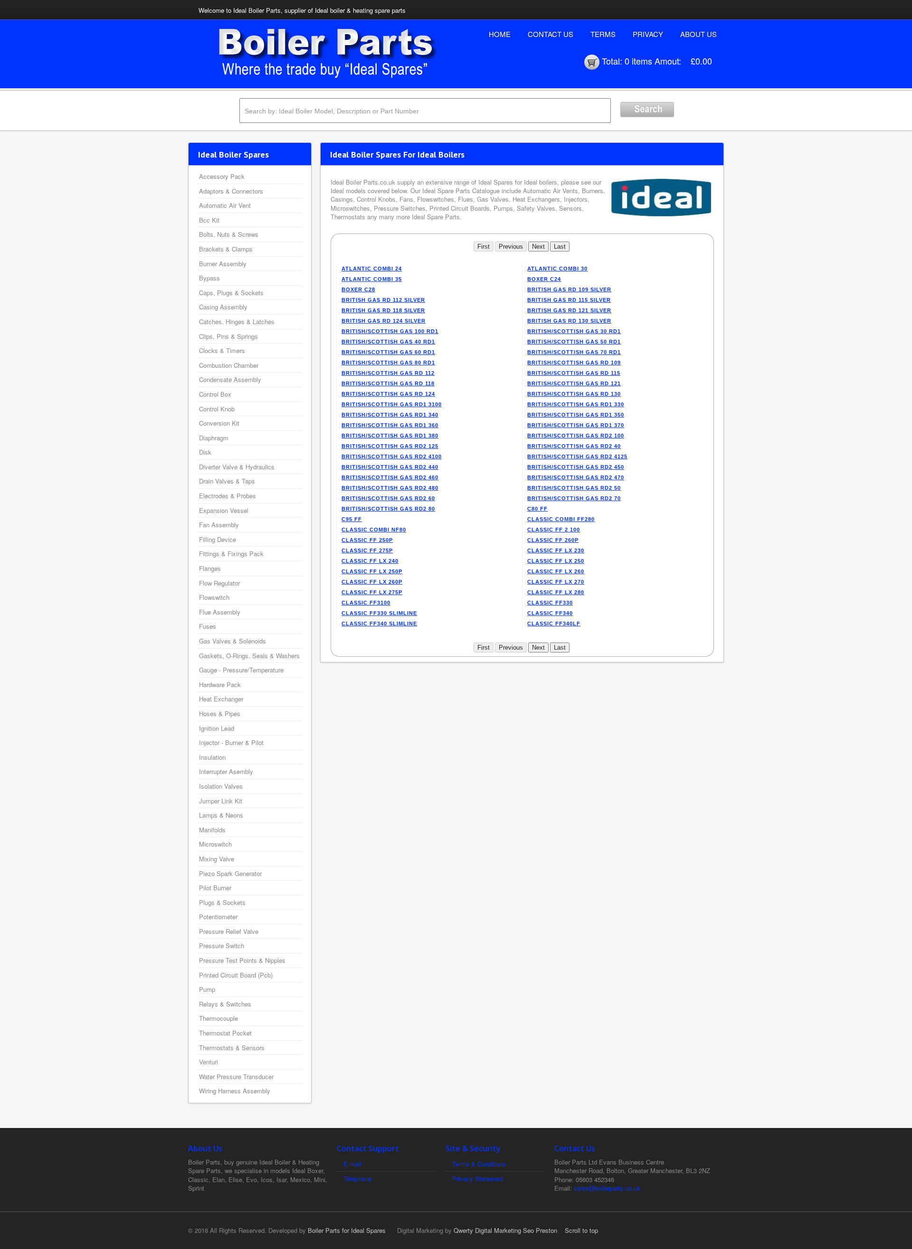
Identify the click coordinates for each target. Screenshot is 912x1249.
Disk (205, 452)
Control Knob (217, 408)
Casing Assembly (223, 306)
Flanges (210, 568)
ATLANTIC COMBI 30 (557, 268)
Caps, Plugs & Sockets (231, 292)
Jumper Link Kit (220, 800)
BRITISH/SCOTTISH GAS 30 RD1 (574, 331)
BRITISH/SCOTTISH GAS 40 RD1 (388, 342)
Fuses (207, 626)
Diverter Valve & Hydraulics (237, 466)
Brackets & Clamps (226, 248)
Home (500, 34)
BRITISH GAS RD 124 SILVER (384, 321)
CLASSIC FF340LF (553, 623)
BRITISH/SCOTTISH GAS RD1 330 (575, 404)
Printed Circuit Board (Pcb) (236, 974)
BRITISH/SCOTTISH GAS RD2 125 (390, 446)
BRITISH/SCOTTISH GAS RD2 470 (575, 477)
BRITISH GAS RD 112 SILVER (383, 300)
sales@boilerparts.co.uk (607, 1188)
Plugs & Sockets (222, 902)
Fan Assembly (219, 524)
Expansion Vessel (223, 510)
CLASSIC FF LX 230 (555, 550)
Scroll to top (581, 1230)
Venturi (208, 1061)
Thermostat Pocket (225, 1032)
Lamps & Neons (221, 815)
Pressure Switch (221, 945)
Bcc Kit (209, 219)
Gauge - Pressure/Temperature (241, 669)
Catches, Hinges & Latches (237, 321)
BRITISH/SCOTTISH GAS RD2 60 (388, 498)
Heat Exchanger (221, 698)
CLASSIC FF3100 (366, 603)
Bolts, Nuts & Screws (228, 234)
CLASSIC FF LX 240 (370, 561)
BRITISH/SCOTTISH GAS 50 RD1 (574, 342)
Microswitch (215, 843)
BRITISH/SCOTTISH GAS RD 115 (573, 373)
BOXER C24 (544, 279)
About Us (698, 34)
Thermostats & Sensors (232, 1047)
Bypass (209, 277)
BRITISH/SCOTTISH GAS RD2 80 (388, 509)
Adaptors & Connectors (231, 191)
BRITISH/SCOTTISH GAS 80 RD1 (388, 362)
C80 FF (537, 509)
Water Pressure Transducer (236, 1076)
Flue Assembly (219, 611)
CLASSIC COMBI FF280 (561, 519)
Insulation (212, 757)
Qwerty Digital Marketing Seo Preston (505, 1230)
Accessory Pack (222, 176)
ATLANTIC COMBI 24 (372, 268)
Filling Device (217, 539)
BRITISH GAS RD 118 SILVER (383, 310)
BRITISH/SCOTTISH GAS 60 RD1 (388, 352)
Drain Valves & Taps (227, 480)
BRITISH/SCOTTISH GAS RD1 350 (575, 415)
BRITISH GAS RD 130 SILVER (569, 321)
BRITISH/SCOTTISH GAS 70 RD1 (574, 352)
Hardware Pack (220, 684)
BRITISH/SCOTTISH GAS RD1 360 (390, 425)
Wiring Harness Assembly (234, 1090)
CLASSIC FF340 (550, 613)
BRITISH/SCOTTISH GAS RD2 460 (390, 477)
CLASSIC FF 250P (367, 540)
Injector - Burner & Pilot (231, 742)
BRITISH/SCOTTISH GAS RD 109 (574, 362)
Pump (207, 989)
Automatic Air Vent (225, 205)
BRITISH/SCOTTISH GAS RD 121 (574, 383)
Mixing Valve (216, 858)
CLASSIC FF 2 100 (553, 529)
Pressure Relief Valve (228, 931)
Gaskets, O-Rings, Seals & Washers (249, 655)
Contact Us (550, 34)
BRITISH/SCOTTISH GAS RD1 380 (390, 435)
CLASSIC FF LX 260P (372, 582)
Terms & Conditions (479, 1163)
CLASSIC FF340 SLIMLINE (379, 623)
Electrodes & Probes (227, 495)
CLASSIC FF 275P (367, 550)
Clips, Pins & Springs (228, 336)
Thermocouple (218, 1018)
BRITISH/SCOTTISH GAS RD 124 (388, 394)
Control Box (215, 394)
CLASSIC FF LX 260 (555, 571)
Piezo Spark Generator (230, 873)
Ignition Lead (216, 728)
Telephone (357, 1178)
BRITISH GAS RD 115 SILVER (569, 300)
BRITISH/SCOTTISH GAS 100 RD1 (390, 331)
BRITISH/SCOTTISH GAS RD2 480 (390, 488)
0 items (638, 61)
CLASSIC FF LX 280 (555, 592)
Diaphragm (213, 437)
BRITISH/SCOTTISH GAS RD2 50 (574, 488)
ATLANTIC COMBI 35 (372, 279)
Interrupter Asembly (226, 771)
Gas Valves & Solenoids (232, 640)
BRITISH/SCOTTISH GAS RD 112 (388, 373)
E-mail (352, 1163)
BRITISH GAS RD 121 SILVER (569, 310)
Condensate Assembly (230, 379)
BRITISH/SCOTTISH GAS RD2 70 (574, 498)
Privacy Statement (478, 1178)
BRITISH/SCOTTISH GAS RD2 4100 (392, 456)
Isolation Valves (221, 786)
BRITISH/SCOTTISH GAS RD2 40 (574, 446)
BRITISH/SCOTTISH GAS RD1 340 (390, 415)
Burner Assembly (223, 263)
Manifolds (212, 829)
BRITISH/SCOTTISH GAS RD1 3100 (392, 404)
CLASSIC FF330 (550, 603)
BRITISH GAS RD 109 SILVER (569, 289)
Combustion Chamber (228, 365)
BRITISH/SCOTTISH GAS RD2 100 (575, 435)
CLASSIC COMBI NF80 (374, 529)
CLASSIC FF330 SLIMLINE (379, 613)
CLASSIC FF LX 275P (372, 592)
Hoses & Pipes (219, 713)
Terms (603, 34)
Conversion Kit (219, 423)
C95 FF (352, 519)
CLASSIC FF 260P (553, 540)
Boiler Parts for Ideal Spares (347, 1230)
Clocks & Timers (222, 350)
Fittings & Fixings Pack (231, 553)
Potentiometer (218, 916)
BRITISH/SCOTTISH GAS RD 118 (388, 383)
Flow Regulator (219, 582)
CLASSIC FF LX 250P (372, 571)
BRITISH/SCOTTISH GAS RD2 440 (390, 467)
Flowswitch (214, 597)
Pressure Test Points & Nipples (242, 960)
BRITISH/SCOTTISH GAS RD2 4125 (577, 456)
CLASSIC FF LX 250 (555, 561)
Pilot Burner (215, 887)
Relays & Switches (225, 1003)
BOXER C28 (358, 289)
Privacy (648, 34)
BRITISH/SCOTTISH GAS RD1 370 (575, 425)
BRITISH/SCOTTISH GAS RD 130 (574, 394)
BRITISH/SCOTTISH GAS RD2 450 (575, 467)
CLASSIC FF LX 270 (555, 582)
